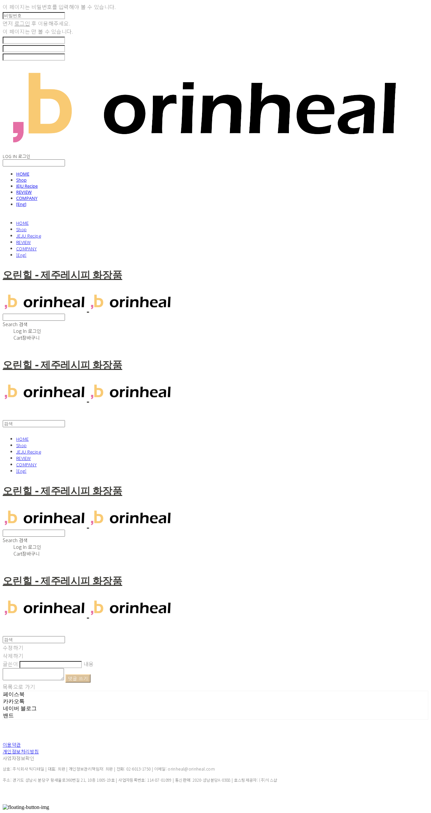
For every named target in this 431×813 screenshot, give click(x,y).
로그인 (22, 23)
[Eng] (21, 204)
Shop (21, 180)
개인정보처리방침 (21, 751)
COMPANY (26, 198)
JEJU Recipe (27, 186)
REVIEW (24, 192)
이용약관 (12, 744)
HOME (22, 174)
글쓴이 (10, 664)
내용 (89, 664)
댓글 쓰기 (78, 678)
